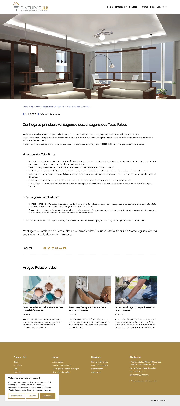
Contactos (162, 7)
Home (110, 7)
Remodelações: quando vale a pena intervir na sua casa (87, 308)
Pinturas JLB (121, 7)
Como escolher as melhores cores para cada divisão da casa (43, 308)
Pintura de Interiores (48, 114)
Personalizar (16, 396)
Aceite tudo (48, 396)
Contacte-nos (89, 220)
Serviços (133, 7)
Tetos (59, 114)
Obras (145, 7)
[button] (45, 248)
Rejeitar (32, 396)
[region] (32, 387)
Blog (152, 7)
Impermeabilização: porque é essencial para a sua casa (135, 308)
